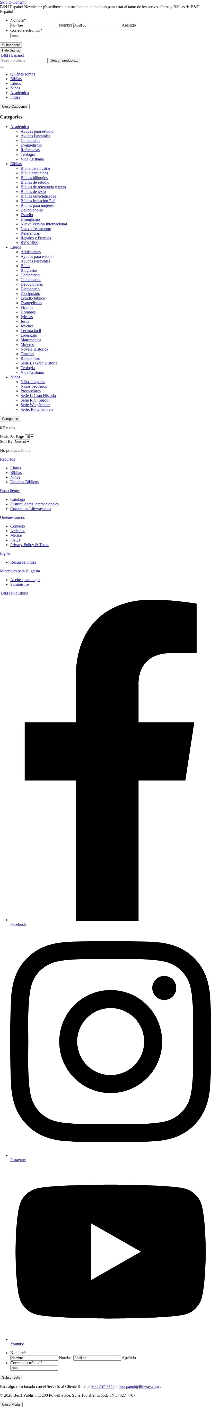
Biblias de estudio (35, 182)
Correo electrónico (26, 30)
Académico (19, 92)
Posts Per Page (12, 436)
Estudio (27, 215)
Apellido (129, 25)
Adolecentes (31, 252)
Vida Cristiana (32, 159)
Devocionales (32, 210)
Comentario (30, 140)
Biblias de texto (33, 191)
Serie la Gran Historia (38, 395)
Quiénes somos (22, 74)
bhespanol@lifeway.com (139, 1386)
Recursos (7, 459)
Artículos (17, 531)
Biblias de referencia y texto (43, 187)
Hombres (28, 312)
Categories (10, 419)
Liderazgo (29, 335)
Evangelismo (31, 145)
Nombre (18, 20)
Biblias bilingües (34, 177)
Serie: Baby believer (37, 409)
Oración (27, 354)
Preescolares (31, 391)
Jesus (25, 321)
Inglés (15, 97)
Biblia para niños (34, 173)
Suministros (19, 584)
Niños (15, 88)
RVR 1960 (29, 242)
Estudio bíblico (33, 298)
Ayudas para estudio (37, 131)
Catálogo (17, 499)
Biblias (16, 79)
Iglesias (27, 317)
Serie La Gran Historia (39, 363)
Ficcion (27, 307)
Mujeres (27, 344)
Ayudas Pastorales (35, 136)
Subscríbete (11, 45)
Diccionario (30, 289)
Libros (15, 83)
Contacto (17, 526)
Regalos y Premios (36, 238)
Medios (16, 535)
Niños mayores (33, 381)
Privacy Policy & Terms (29, 544)
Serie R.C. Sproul (35, 400)
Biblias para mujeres (37, 205)
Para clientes (10, 490)
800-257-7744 (103, 1386)
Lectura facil (31, 330)
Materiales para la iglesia (20, 571)
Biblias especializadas (38, 196)
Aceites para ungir (25, 580)
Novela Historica (34, 349)
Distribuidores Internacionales (34, 504)
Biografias (29, 270)
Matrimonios (31, 340)
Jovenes (27, 326)
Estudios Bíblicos (24, 482)
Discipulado (30, 293)
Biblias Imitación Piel (38, 201)
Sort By (6, 441)
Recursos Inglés (23, 562)
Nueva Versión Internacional (44, 224)
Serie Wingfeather (35, 405)
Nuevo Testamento (36, 228)
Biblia (25, 266)
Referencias (30, 150)
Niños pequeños (34, 386)
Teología (28, 154)
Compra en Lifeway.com (30, 508)
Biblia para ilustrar (35, 168)
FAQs (15, 540)
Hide (11, 50)
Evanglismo (30, 219)
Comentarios (31, 279)
